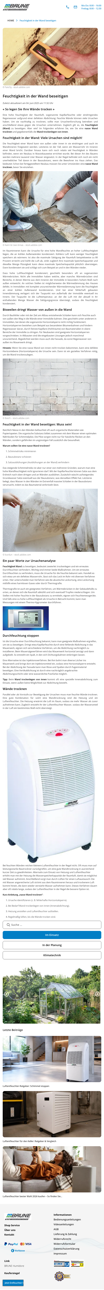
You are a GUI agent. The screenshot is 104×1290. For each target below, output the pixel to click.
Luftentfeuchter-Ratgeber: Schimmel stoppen (26, 1086)
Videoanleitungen (64, 1225)
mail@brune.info (75, 7)
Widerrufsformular (64, 1244)
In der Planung (52, 945)
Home (10, 20)
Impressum (60, 1254)
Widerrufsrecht (62, 1239)
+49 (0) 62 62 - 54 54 (67, 7)
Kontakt (9, 1235)
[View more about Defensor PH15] (52, 995)
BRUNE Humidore (14, 1266)
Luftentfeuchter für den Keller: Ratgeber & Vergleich (29, 1141)
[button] (6, 994)
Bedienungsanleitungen (67, 1220)
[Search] (8, 924)
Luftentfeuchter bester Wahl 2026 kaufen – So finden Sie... (32, 1197)
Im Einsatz (52, 935)
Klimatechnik (52, 955)
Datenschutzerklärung (66, 1249)
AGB (56, 1229)
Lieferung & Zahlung (65, 1234)
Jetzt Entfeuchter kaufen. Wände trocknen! (14, 1282)
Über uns (9, 1230)
